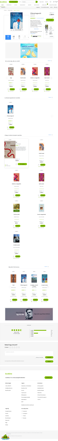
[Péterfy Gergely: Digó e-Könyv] (11, 71)
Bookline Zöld (24, 388)
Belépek (46, 1)
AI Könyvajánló (14, 1)
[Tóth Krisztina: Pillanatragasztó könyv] (24, 278)
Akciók (51, 7)
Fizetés (6, 413)
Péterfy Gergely (11, 80)
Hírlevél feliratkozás (41, 394)
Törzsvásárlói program (45, 7)
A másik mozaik (16, 245)
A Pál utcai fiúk (16, 214)
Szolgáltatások (8, 411)
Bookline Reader (40, 390)
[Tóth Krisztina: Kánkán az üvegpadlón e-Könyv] (35, 71)
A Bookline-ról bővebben (26, 385)
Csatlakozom (48, 377)
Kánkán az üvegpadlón (35, 77)
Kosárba (50, 20)
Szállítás (7, 415)
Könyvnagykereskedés (25, 397)
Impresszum (23, 392)
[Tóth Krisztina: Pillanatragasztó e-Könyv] (16, 21)
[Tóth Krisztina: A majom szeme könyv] (44, 278)
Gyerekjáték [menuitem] (45, 4)
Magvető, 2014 (32, 16)
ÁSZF (22, 401)
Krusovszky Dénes (16, 247)
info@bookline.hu (8, 388)
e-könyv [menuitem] (15, 4)
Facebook (25, 411)
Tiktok (24, 415)
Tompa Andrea (23, 80)
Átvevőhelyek (8, 418)
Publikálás (49, 357)
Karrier (22, 390)
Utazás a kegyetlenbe (41, 214)
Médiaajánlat (23, 394)
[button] (28, 37)
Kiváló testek (23, 77)
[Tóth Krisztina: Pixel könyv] (13, 278)
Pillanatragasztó (10, 115)
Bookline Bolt (8, 390)
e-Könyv (11, 64)
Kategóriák (3, 7)
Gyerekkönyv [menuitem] (9, 4)
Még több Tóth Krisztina (14, 267)
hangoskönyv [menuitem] (22, 4)
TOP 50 (38, 399)
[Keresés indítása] (37, 2)
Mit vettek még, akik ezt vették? (12, 61)
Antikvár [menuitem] (29, 4)
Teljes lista (49, 60)
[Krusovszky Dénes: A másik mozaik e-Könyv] (16, 238)
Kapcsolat (7, 420)
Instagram (25, 413)
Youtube (24, 418)
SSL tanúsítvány (8, 433)
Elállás (6, 424)
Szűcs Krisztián (41, 216)
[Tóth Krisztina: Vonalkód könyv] (34, 278)
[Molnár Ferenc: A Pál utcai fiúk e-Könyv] (16, 208)
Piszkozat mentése (39, 357)
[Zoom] (22, 29)
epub (14, 29)
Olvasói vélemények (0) (40, 18)
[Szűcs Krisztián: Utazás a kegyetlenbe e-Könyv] (41, 208)
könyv (13, 271)
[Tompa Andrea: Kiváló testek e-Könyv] (23, 71)
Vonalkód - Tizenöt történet (34, 285)
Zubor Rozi (47, 80)
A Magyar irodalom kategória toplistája (13, 135)
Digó (11, 77)
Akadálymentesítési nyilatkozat (27, 404)
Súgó (6, 422)
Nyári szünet (47, 77)
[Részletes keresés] (20, 2)
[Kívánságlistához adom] (53, 18)
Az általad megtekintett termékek (12, 98)
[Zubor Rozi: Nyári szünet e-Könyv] (47, 71)
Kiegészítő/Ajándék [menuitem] (53, 4)
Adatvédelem (24, 399)
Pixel (13, 285)
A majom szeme (44, 285)
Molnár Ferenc (16, 216)
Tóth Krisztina (35, 80)
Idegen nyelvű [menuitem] (36, 4)
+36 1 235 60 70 (8, 385)
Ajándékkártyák (40, 388)
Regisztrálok (42, 1)
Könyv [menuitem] (2, 4)
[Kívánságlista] (50, 2)
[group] (8, 37)
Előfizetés (55, 7)
